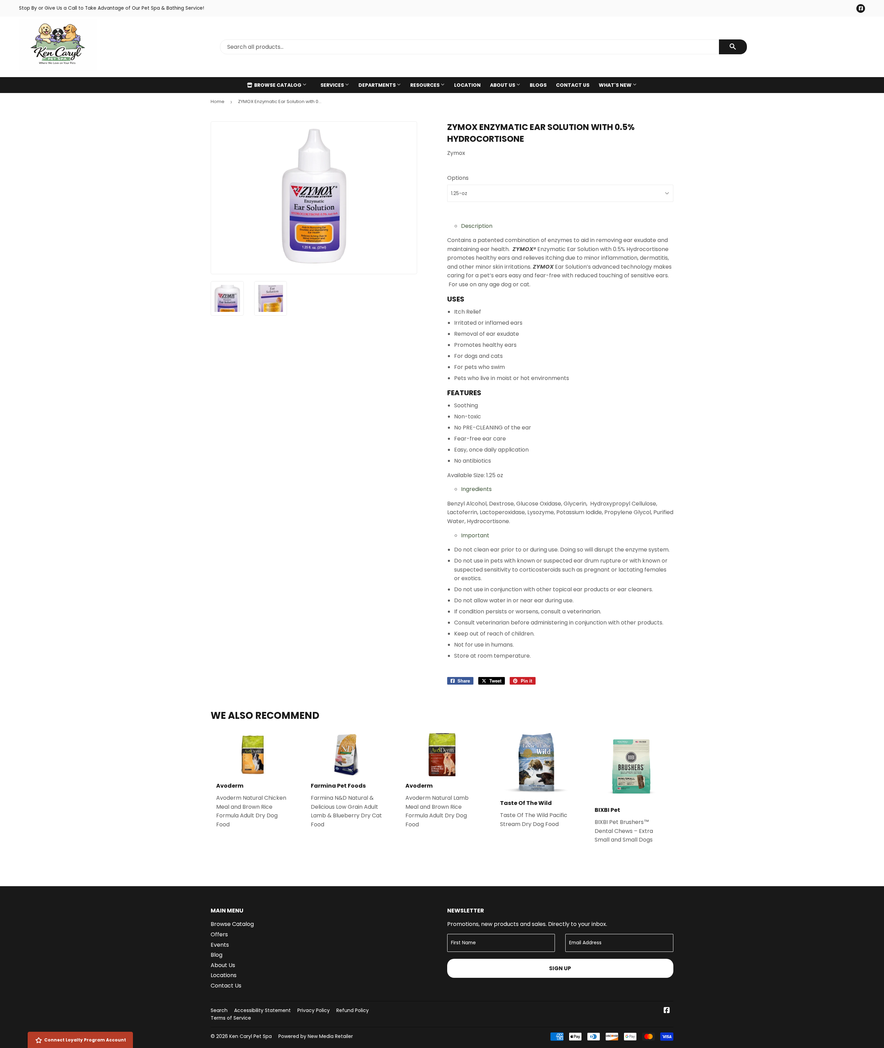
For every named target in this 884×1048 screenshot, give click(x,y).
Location (467, 85)
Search (219, 1010)
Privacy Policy (313, 1010)
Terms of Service (231, 1017)
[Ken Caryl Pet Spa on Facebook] (667, 1011)
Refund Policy (352, 1010)
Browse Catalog (277, 85)
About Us (503, 85)
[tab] (567, 226)
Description (476, 226)
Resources (425, 85)
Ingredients (476, 489)
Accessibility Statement (262, 1010)
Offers (219, 934)
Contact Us (572, 85)
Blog (216, 955)
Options (458, 178)
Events (220, 945)
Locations (224, 975)
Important (475, 535)
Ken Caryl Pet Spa (250, 1036)
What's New (616, 85)
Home (217, 101)
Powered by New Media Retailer (315, 1036)
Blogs (538, 85)
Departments (377, 85)
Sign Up (560, 968)
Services (332, 85)
